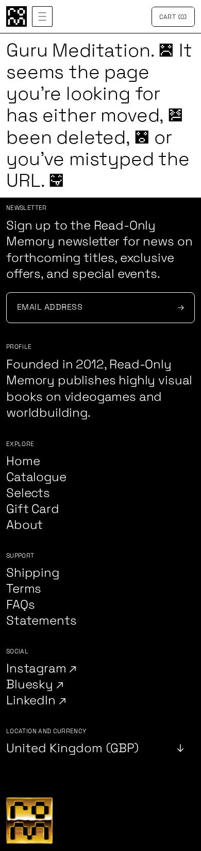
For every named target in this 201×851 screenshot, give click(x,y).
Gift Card (32, 509)
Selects (28, 493)
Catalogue (36, 477)
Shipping (32, 573)
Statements (41, 620)
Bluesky (31, 684)
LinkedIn (32, 700)
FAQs (20, 604)
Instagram (37, 668)
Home (23, 461)
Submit (179, 307)
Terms (23, 588)
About (24, 525)
